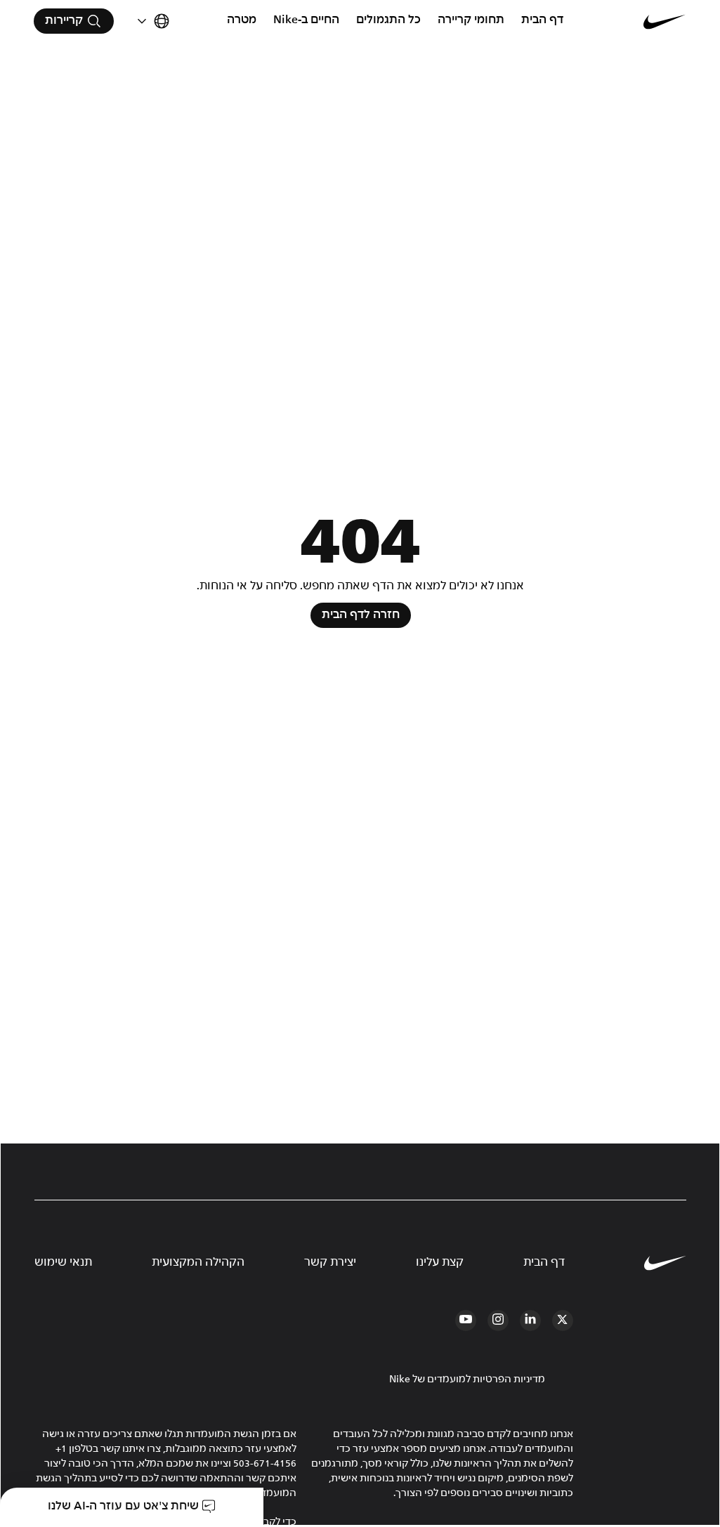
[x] (562, 1320)
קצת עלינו (440, 1262)
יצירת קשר (330, 1262)
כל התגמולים (388, 20)
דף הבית (542, 20)
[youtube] (465, 1320)
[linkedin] (530, 1320)
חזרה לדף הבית (361, 615)
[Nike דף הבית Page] (631, 21)
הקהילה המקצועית (198, 1262)
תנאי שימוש (63, 1262)
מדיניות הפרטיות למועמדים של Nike (467, 1379)
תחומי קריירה (471, 20)
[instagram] (498, 1320)
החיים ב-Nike (306, 20)
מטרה (241, 20)
